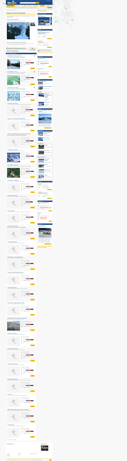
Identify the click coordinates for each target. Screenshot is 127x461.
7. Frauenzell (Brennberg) (12, 287)
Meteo (27, 7)
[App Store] (44, 447)
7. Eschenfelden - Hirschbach (12, 348)
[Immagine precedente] (39, 21)
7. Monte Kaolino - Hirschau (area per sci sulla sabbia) (17, 318)
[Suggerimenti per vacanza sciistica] (49, 7)
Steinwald (29, 211)
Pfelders (39, 213)
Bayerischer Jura (22, 181)
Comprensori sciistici (10, 7)
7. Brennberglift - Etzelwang (12, 149)
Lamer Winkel (22, 73)
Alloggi (36, 7)
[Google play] (44, 450)
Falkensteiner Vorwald (23, 227)
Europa (8, 57)
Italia (38, 59)
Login (19, 454)
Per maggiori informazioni (38, 459)
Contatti (8, 453)
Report (50, 66)
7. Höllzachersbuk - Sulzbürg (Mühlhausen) (15, 257)
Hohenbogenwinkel (22, 57)
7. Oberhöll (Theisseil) (18, 409)
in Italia (46, 34)
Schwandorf (25, 196)
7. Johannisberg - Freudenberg (12, 180)
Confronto (19, 7)
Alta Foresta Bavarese (23, 72)
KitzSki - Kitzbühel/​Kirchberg (43, 202)
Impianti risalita (31, 7)
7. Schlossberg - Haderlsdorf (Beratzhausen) (15, 272)
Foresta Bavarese (17, 57)
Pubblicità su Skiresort (33, 453)
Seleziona (48, 5)
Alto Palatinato (21, 104)
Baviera (13, 57)
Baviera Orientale (17, 104)
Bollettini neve (24, 7)
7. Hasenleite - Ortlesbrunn (12, 333)
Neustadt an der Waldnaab (27, 104)
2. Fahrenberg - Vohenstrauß (12, 103)
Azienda (19, 453)
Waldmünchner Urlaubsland (23, 135)
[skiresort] (12, 2)
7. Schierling (9, 394)
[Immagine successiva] (51, 21)
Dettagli (32, 68)
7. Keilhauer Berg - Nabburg (12, 195)
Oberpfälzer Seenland (26, 119)
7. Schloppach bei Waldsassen (12, 379)
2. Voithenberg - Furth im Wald (12, 87)
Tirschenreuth (26, 211)
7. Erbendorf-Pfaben (11, 210)
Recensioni (15, 7)
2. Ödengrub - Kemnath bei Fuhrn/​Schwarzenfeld (16, 118)
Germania (11, 57)
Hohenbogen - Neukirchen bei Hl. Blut (20, 43)
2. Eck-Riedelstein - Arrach (12, 71)
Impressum (9, 454)
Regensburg (25, 288)
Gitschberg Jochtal (41, 58)
